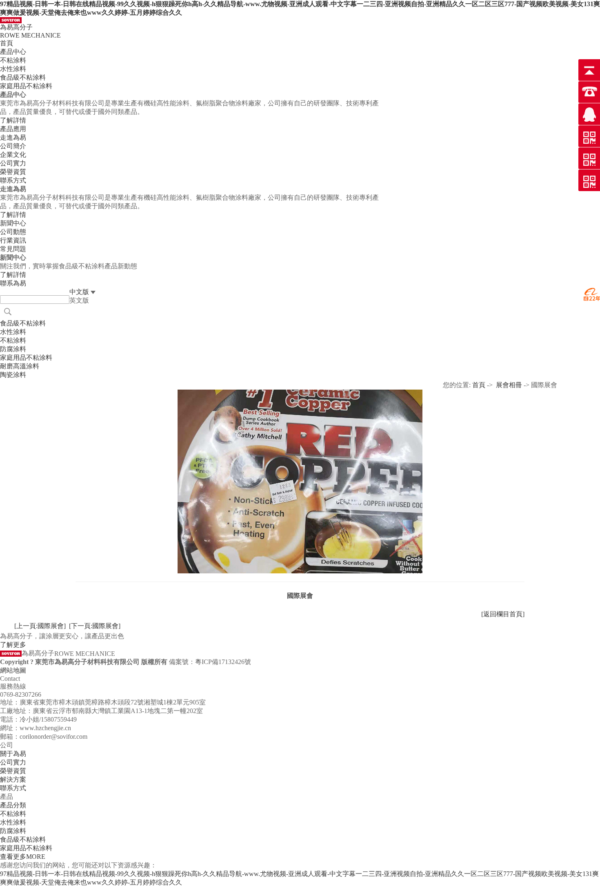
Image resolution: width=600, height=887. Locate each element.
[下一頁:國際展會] (94, 625)
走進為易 (13, 137)
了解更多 (13, 644)
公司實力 (13, 762)
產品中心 (13, 51)
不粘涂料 (13, 813)
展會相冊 (509, 384)
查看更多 (22, 856)
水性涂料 (13, 822)
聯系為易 (13, 283)
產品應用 (13, 128)
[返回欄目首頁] (502, 614)
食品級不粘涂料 (23, 839)
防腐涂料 (13, 830)
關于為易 (13, 753)
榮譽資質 (13, 770)
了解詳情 (13, 120)
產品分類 (13, 805)
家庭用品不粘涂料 (26, 848)
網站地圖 (13, 670)
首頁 (6, 43)
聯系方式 (13, 787)
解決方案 (13, 779)
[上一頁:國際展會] (40, 625)
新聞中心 (13, 223)
